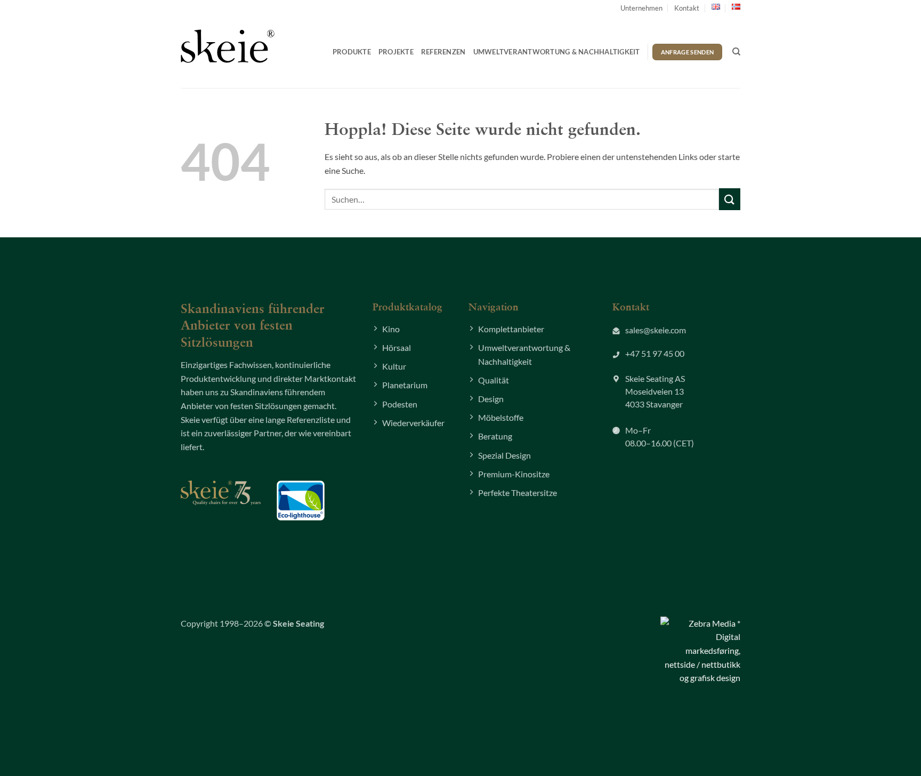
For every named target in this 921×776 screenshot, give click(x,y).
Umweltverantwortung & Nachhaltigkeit (556, 51)
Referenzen (443, 51)
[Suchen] (736, 52)
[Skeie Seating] (227, 45)
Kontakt (686, 8)
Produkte (352, 51)
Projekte (396, 51)
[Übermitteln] (729, 199)
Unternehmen (641, 8)
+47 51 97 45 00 (654, 353)
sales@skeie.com (655, 330)
